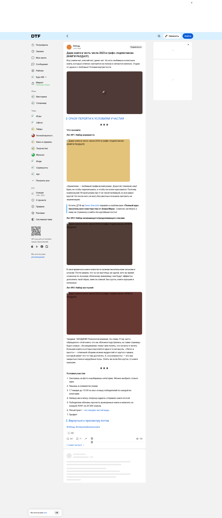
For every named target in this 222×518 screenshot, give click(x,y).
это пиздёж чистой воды (96, 410)
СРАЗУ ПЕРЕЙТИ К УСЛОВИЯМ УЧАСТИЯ (96, 118)
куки (45, 513)
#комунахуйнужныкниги (88, 427)
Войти (188, 36)
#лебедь (71, 427)
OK (56, 513)
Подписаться (136, 47)
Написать (174, 36)
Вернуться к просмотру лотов (89, 420)
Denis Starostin (92, 205)
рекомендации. (38, 257)
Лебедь (76, 46)
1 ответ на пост (74, 445)
